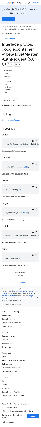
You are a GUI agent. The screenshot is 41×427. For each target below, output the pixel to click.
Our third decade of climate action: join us (18, 411)
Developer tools (27, 26)
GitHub (4, 357)
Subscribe (34, 416)
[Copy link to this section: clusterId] (13, 157)
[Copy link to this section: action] (10, 135)
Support (5, 340)
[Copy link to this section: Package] (14, 114)
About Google (7, 404)
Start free (8, 19)
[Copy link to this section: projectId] (13, 203)
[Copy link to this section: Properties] (18, 129)
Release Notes (7, 343)
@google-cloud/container (12, 120)
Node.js (33, 9)
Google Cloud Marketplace (11, 323)
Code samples (7, 364)
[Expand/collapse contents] (14, 70)
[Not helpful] (19, 33)
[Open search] (25, 2)
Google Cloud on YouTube (11, 392)
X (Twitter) (6, 388)
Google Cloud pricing (9, 319)
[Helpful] (16, 33)
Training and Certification (11, 371)
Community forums (9, 336)
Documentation (14, 26)
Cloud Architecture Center (11, 368)
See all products (7, 315)
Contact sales (7, 326)
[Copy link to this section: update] (11, 226)
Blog (3, 381)
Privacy (16, 404)
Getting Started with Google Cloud (14, 360)
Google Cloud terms (10, 407)
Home (4, 26)
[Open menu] (3, 2)
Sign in (35, 3)
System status (7, 347)
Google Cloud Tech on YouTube (13, 396)
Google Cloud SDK (16, 9)
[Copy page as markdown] (16, 64)
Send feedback (11, 38)
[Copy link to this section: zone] (9, 249)
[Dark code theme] (33, 141)
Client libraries (17, 13)
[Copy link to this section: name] (10, 180)
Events (4, 385)
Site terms (25, 404)
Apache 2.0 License (8, 296)
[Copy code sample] (36, 141)
